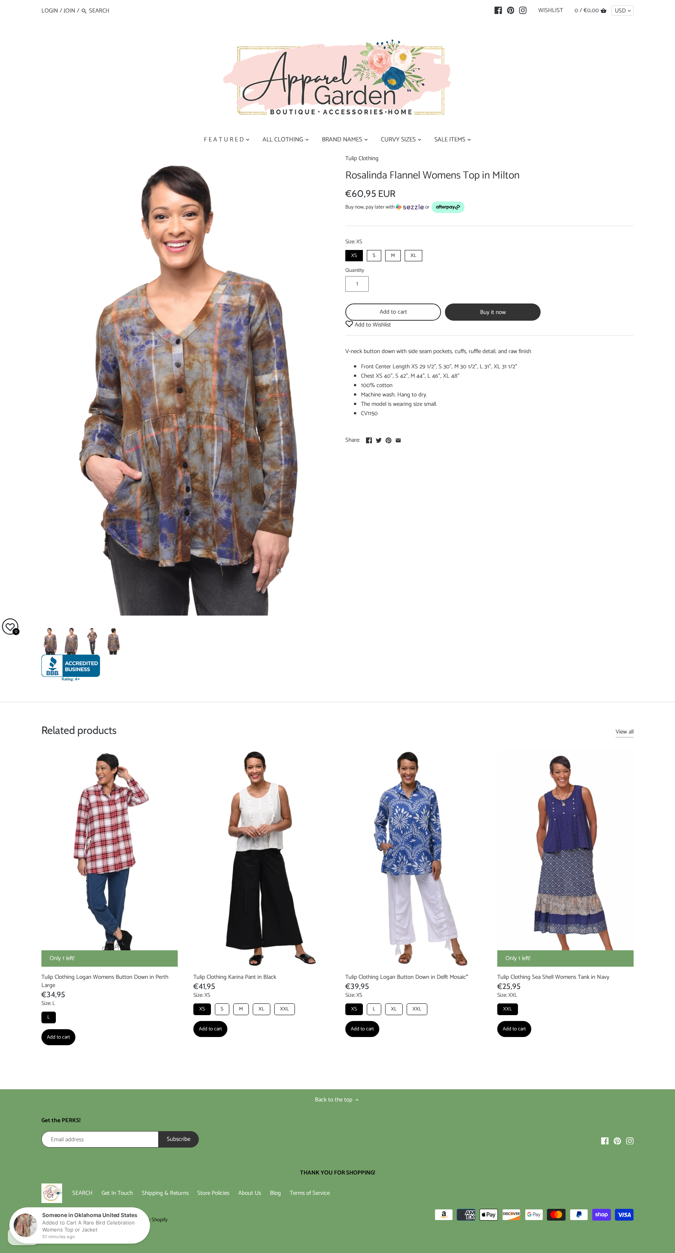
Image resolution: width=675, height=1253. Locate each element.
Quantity (354, 270)
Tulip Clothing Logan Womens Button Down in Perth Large (104, 981)
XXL (284, 1009)
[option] (50, 641)
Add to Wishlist (372, 325)
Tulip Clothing (362, 158)
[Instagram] (523, 10)
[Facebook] (498, 10)
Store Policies (213, 1193)
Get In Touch (117, 1193)
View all (625, 732)
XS (354, 255)
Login (49, 11)
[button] (489, 207)
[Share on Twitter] (379, 439)
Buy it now (493, 312)
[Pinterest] (510, 10)
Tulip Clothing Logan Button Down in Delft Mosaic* (406, 977)
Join (69, 11)
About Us (249, 1193)
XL (413, 255)
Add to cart (393, 312)
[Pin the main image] (388, 439)
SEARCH (82, 1193)
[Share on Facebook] (369, 439)
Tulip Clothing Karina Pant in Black (234, 977)
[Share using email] (398, 439)
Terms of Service (310, 1193)
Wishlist (550, 10)
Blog (275, 1193)
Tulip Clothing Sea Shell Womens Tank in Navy (553, 977)
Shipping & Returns (165, 1193)
